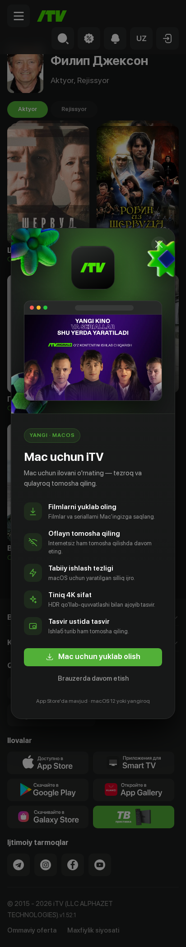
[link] (93, 657)
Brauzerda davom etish (93, 678)
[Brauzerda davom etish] (159, 244)
